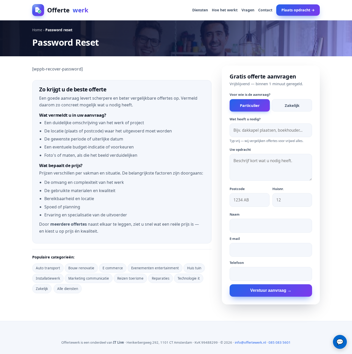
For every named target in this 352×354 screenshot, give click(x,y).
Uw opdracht (240, 149)
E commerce (113, 268)
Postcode (237, 188)
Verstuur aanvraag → (270, 290)
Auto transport (48, 268)
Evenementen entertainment (155, 268)
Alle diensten (67, 288)
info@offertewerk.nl (250, 342)
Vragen (247, 9)
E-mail (235, 238)
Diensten (200, 9)
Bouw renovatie (81, 268)
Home (37, 29)
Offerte (67, 10)
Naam (235, 214)
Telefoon (237, 262)
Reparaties (160, 278)
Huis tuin (194, 268)
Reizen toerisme (130, 278)
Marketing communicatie (88, 278)
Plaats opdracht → (298, 9)
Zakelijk (42, 288)
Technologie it (189, 278)
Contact (265, 9)
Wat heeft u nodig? (245, 119)
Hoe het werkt (225, 9)
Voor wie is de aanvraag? (250, 94)
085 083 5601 (280, 342)
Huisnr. (278, 188)
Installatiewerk (48, 278)
